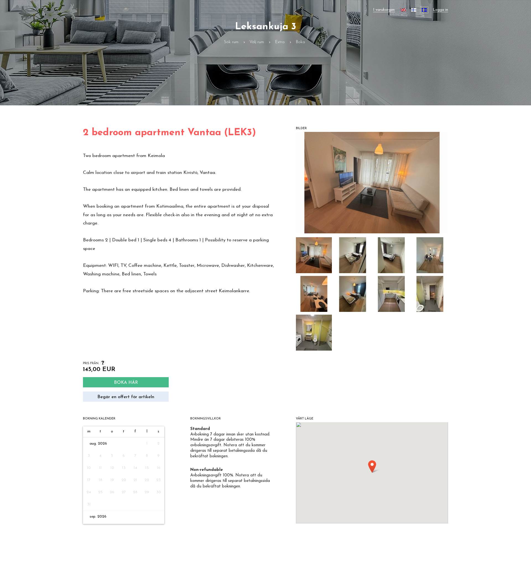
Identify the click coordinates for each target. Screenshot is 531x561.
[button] (314, 256)
